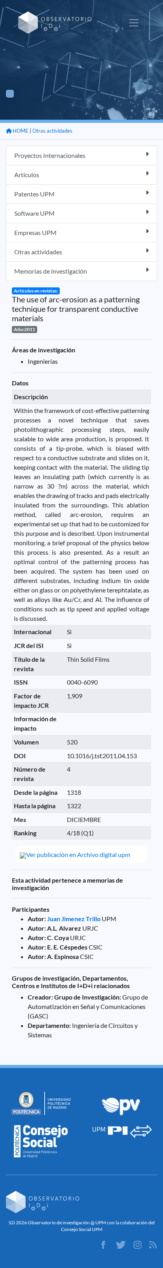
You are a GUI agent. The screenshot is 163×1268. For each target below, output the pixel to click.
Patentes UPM (34, 194)
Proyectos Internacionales (49, 155)
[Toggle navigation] (134, 23)
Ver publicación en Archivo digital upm (78, 854)
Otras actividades (52, 131)
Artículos (26, 174)
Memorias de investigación (50, 271)
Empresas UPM (35, 232)
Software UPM (34, 213)
